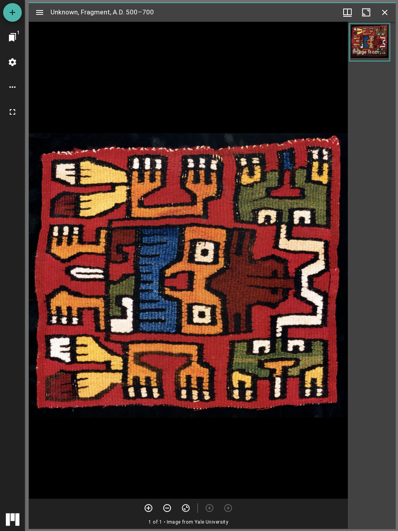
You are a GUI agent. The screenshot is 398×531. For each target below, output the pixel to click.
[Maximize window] (366, 12)
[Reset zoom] (185, 508)
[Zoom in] (148, 508)
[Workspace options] (12, 87)
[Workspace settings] (12, 62)
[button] (369, 42)
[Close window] (384, 12)
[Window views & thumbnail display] (347, 12)
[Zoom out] (167, 508)
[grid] (372, 275)
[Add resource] (12, 12)
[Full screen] (12, 112)
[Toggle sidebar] (39, 12)
